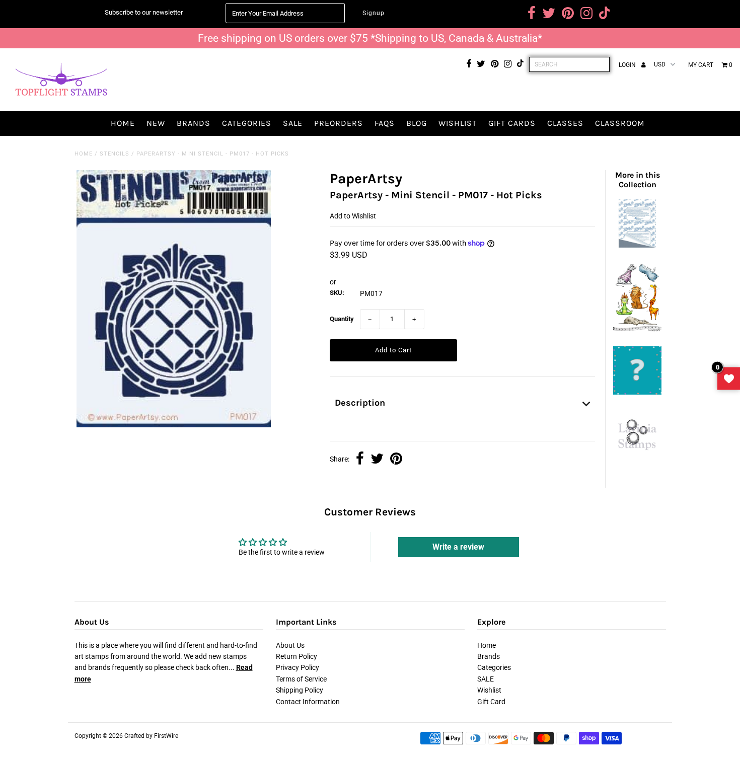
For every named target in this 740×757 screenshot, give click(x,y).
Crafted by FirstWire (151, 735)
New (155, 123)
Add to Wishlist (353, 216)
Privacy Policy (297, 667)
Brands (193, 123)
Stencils (114, 153)
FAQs (385, 123)
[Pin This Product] (396, 459)
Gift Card (491, 702)
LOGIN (628, 64)
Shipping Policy (299, 690)
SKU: (337, 292)
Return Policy (296, 656)
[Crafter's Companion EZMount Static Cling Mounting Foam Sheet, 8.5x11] (637, 245)
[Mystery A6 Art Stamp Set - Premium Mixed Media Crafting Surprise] (637, 392)
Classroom (620, 123)
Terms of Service (301, 679)
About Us (290, 645)
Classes (565, 123)
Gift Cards (512, 123)
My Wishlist (728, 378)
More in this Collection (637, 179)
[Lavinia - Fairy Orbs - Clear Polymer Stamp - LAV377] (637, 454)
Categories (246, 123)
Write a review (458, 547)
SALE (293, 123)
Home (123, 123)
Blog (416, 123)
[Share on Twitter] (377, 459)
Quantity (342, 319)
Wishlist (457, 123)
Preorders (338, 123)
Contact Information (308, 702)
